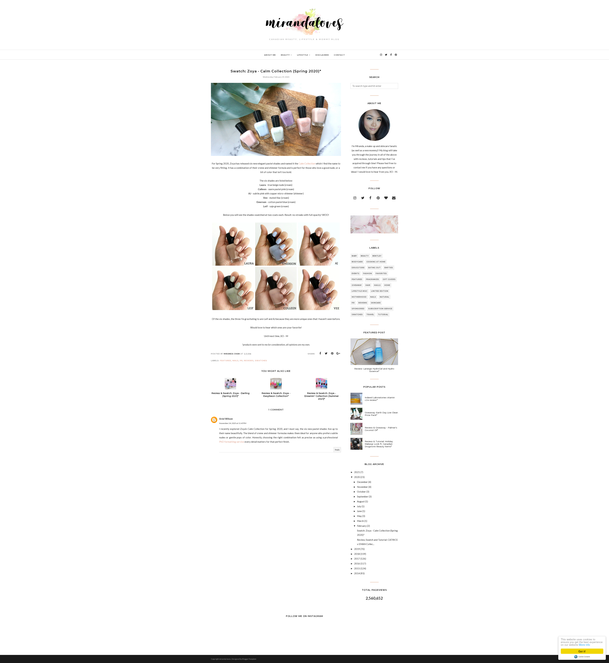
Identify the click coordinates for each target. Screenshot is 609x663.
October (361, 491)
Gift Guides (389, 279)
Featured (225, 360)
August (361, 501)
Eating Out (374, 268)
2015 (357, 568)
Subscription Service (380, 309)
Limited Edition (379, 291)
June (359, 511)
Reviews (249, 360)
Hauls (377, 285)
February (362, 525)
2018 (357, 553)
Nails (235, 360)
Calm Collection (307, 163)
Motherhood (359, 297)
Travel (370, 315)
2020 (357, 477)
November (362, 486)
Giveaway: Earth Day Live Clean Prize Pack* (381, 413)
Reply (337, 449)
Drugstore (358, 268)
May (359, 516)
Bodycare (357, 262)
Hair (368, 285)
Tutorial (383, 315)
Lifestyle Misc (359, 291)
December (362, 481)
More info (584, 645)
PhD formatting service (231, 441)
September (362, 496)
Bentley (377, 256)
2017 (357, 558)
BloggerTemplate (249, 659)
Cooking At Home (376, 262)
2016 (357, 563)
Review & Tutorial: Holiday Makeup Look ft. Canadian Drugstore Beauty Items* (379, 444)
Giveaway (357, 285)
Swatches (261, 360)
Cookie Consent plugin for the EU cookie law (582, 656)
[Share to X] (326, 353)
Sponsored (358, 309)
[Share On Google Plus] (338, 353)
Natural (384, 297)
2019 (357, 549)
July (359, 506)
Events (355, 273)
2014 (357, 573)
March (360, 520)
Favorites (381, 273)
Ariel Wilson (226, 418)
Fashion (367, 273)
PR (241, 360)
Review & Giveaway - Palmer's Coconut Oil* (381, 428)
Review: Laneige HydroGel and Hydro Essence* (374, 369)
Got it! (582, 651)
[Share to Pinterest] (332, 353)
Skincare (376, 303)
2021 (357, 472)
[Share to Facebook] (320, 353)
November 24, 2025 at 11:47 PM (232, 423)
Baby (354, 256)
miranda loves (225, 659)
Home (387, 285)
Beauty (365, 256)
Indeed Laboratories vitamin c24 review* (380, 398)
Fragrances (372, 279)
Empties (388, 268)
